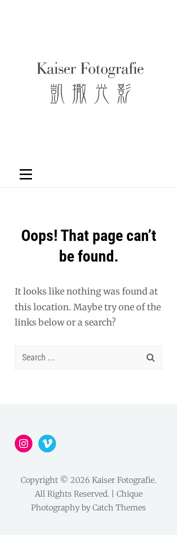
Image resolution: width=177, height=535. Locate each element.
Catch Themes (119, 507)
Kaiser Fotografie (123, 480)
